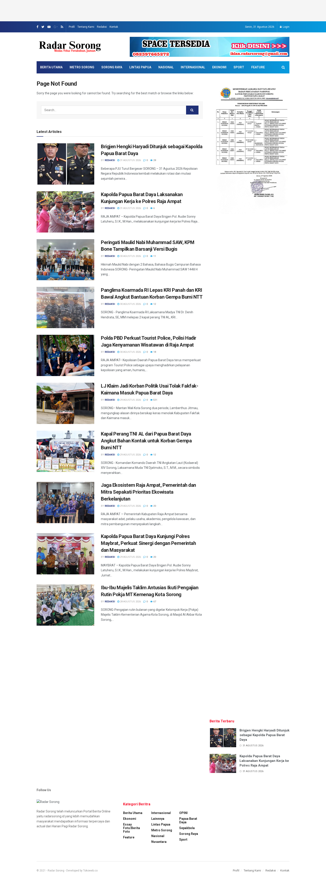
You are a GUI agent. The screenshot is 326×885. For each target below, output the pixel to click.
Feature (258, 67)
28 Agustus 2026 (130, 601)
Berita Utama (51, 67)
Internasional (193, 67)
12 (154, 304)
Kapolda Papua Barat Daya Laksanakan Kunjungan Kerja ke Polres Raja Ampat (264, 760)
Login (285, 26)
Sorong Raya (111, 67)
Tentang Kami (85, 26)
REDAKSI (110, 160)
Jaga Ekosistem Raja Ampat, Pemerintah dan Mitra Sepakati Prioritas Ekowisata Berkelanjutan (148, 492)
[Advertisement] (163, 10)
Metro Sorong (82, 67)
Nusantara (159, 842)
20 (154, 506)
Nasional (166, 67)
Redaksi (102, 26)
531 (155, 399)
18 (154, 352)
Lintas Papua (140, 67)
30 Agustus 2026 (130, 256)
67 (154, 601)
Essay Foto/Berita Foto (131, 828)
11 (154, 256)
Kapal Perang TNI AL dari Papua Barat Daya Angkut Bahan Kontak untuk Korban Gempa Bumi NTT (146, 440)
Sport (239, 67)
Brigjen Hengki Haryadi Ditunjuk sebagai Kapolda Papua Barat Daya (264, 735)
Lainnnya (157, 818)
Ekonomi (219, 67)
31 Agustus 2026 (130, 160)
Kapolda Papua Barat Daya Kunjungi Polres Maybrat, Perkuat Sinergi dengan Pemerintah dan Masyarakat (148, 543)
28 (154, 160)
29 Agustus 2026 (130, 399)
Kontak (114, 26)
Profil (72, 26)
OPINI (183, 813)
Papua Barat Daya (188, 820)
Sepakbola (187, 828)
